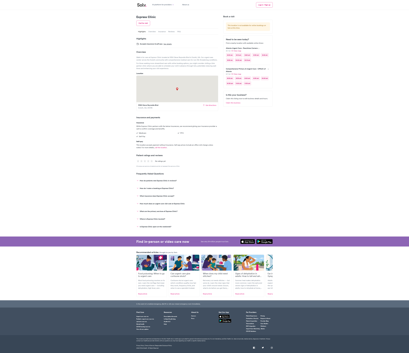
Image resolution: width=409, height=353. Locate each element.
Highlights (142, 31)
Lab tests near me (141, 322)
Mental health (140, 324)
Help (165, 324)
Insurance (162, 31)
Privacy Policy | (140, 345)
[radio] (230, 55)
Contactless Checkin (252, 318)
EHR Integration (250, 326)
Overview (152, 31)
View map (237, 51)
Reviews (171, 31)
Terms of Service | (150, 345)
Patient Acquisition (251, 321)
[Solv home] (141, 4)
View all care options (142, 329)
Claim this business (233, 103)
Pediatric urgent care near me (145, 319)
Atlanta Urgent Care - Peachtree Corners (242, 48)
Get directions (211, 105)
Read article (142, 294)
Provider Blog (265, 321)
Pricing (263, 316)
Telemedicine (250, 324)
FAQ (179, 31)
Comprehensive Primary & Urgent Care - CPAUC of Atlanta (246, 70)
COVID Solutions (251, 331)
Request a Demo (265, 318)
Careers (193, 316)
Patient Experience (251, 316)
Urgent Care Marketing (253, 329)
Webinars (263, 326)
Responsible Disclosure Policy (163, 345)
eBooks (263, 329)
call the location (161, 147)
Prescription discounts (170, 316)
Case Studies (264, 324)
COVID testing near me (143, 327)
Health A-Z (167, 322)
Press (192, 318)
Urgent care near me (142, 316)
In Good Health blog (170, 319)
